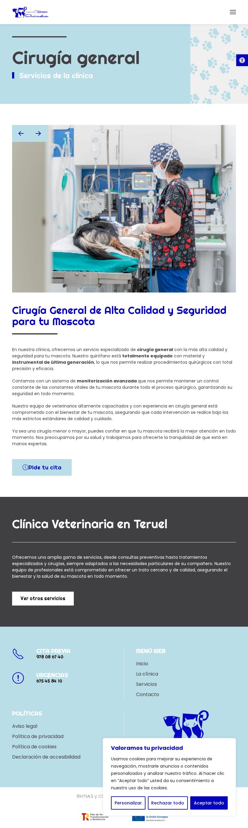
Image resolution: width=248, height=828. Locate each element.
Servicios (146, 684)
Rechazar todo (167, 803)
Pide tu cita (44, 467)
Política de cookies (34, 746)
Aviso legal (24, 726)
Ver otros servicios (43, 598)
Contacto (147, 694)
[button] (242, 60)
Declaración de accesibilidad (46, 756)
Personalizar (128, 803)
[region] (169, 777)
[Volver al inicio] (30, 12)
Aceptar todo (209, 803)
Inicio (142, 663)
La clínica (147, 673)
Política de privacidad (38, 736)
